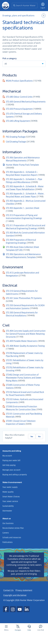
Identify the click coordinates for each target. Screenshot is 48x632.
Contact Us (8, 590)
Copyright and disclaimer (15, 595)
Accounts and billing (11, 451)
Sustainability (8, 506)
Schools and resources (11, 537)
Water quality (8, 492)
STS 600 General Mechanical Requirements (26, 101)
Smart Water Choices (11, 496)
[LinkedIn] (27, 609)
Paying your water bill (11, 460)
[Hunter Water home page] (5, 5)
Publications (7, 542)
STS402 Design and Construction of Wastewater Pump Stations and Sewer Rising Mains (23, 377)
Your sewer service (10, 501)
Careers (5, 532)
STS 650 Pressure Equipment (19, 108)
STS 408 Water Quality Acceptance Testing (25, 345)
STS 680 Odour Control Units (19, 96)
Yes (31, 436)
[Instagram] (13, 609)
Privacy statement (24, 590)
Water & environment (12, 482)
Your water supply (9, 487)
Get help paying (9, 465)
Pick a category (9, 58)
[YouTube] (20, 609)
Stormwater (7, 510)
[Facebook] (6, 609)
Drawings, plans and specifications (18, 15)
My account (7, 455)
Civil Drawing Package (16, 141)
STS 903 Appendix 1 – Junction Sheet (22, 208)
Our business (8, 523)
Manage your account (11, 470)
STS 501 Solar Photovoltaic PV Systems (24, 298)
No (39, 436)
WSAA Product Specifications (19, 80)
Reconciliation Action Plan (13, 528)
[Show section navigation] (44, 16)
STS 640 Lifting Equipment (18, 120)
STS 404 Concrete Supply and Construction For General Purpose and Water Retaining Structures (26, 333)
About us (6, 518)
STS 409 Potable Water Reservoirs (21, 341)
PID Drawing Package (15, 136)
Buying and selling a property (14, 474)
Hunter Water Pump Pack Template (22, 164)
